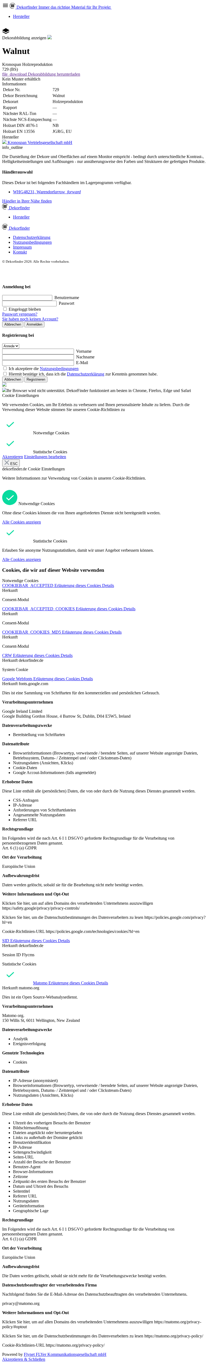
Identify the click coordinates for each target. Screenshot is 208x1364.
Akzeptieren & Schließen (23, 1359)
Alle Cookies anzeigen (21, 522)
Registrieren (36, 379)
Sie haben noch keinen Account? (30, 319)
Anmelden (34, 324)
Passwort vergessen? (19, 314)
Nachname (85, 357)
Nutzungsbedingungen (32, 242)
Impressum (22, 247)
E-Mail (82, 362)
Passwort (66, 303)
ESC (13, 464)
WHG (47, 192)
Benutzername (66, 297)
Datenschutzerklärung (31, 237)
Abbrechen (12, 324)
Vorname (84, 351)
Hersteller (21, 16)
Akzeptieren (12, 456)
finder (19, 208)
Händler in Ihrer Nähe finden (27, 201)
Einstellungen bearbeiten (45, 456)
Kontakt (20, 252)
